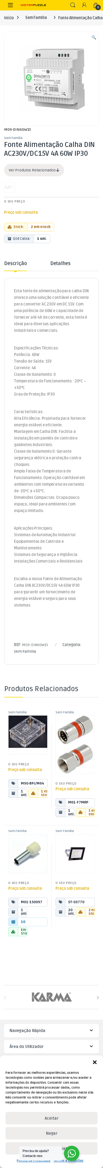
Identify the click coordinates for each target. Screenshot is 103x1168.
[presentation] (97, 998)
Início (9, 17)
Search (73, 5)
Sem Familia (36, 17)
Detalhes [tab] (60, 263)
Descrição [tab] (15, 263)
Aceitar (52, 1118)
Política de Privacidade (34, 1161)
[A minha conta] (84, 5)
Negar (51, 1133)
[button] (95, 1062)
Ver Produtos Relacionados (32, 170)
